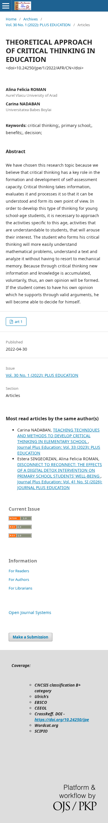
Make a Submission (30, 637)
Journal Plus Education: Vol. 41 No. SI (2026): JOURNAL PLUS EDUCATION (59, 484)
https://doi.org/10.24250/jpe (62, 719)
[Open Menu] (6, 6)
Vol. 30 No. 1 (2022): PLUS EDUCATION (38, 24)
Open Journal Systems (30, 612)
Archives (30, 19)
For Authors (19, 579)
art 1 (18, 321)
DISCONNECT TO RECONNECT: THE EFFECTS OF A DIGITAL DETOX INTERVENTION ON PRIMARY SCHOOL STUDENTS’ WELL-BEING (59, 470)
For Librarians (20, 588)
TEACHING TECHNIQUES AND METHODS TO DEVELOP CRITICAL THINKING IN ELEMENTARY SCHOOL (58, 435)
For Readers (19, 570)
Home (11, 19)
